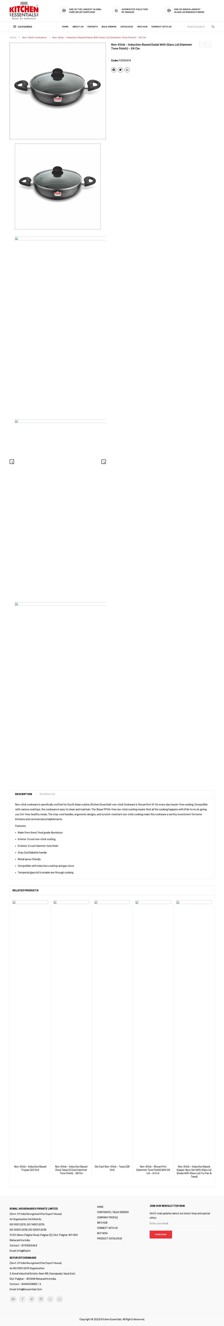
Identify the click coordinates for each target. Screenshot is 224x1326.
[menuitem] (66, 27)
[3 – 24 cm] (102, 507)
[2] (102, 324)
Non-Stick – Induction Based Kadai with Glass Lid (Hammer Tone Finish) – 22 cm (202, 45)
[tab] (25, 794)
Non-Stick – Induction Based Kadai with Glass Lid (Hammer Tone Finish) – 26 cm (208, 45)
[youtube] (13, 1299)
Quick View (35, 1169)
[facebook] (22, 1299)
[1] (58, 91)
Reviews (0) (47, 794)
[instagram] (40, 1299)
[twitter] (31, 1299)
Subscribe (161, 1234)
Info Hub (102, 1222)
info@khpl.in (24, 1250)
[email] (59, 1299)
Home (13, 37)
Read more (25, 1169)
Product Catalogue (109, 1238)
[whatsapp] (50, 1299)
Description (23, 794)
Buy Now (102, 1233)
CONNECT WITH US (107, 1228)
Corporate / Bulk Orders (113, 1212)
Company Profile (107, 1217)
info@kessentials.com (29, 1289)
